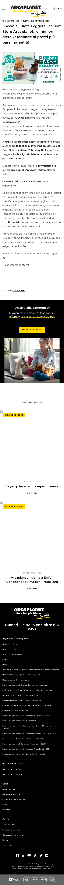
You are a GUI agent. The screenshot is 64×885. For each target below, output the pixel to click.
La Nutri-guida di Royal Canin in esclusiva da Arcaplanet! (28, 690)
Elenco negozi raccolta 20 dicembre (19, 721)
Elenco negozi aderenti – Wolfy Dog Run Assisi (23, 754)
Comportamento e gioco (14, 799)
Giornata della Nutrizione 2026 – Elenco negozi (24, 739)
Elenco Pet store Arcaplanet (15, 710)
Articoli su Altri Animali (12, 654)
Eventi (26, 21)
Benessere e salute (11, 794)
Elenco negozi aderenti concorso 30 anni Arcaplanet (26, 716)
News (4, 664)
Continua (32, 493)
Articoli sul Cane (9, 644)
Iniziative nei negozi (40, 21)
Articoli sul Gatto (10, 649)
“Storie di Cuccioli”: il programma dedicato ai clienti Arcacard (30, 670)
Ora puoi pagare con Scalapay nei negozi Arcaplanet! (27, 705)
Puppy (5, 805)
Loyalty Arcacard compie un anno (32, 486)
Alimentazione (8, 789)
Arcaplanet (19, 290)
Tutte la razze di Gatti (12, 774)
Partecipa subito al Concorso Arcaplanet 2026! (24, 744)
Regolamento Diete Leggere (15, 680)
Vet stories (7, 810)
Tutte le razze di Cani (12, 769)
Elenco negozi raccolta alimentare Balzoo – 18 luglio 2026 (29, 734)
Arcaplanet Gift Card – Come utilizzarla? (20, 695)
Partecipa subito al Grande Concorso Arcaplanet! (25, 685)
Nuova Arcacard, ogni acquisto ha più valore (23, 675)
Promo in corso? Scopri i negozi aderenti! (21, 700)
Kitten (5, 840)
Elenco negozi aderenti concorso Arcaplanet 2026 (25, 749)
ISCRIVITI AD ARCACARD (32, 330)
